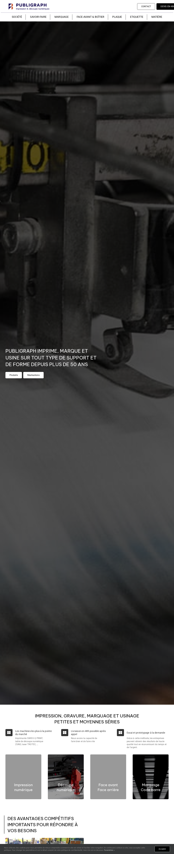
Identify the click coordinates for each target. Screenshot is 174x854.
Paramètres (109, 850)
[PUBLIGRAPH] (29, 3)
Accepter (162, 849)
